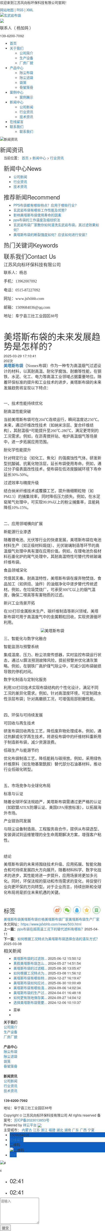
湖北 (59, 1129)
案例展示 (26, 97)
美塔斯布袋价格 (33, 919)
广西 (83, 1129)
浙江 (44, 1129)
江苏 (36, 1129)
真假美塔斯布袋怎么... (30, 963)
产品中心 (16, 67)
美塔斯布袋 (12, 919)
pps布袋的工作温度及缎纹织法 (36, 219)
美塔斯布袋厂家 (57, 919)
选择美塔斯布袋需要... (30, 1002)
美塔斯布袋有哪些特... (30, 977)
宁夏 (91, 1129)
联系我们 (16, 126)
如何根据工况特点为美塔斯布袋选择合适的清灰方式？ (58, 938)
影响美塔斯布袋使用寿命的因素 (37, 214)
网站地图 (7, 9)
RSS (20, 9)
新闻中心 (16, 101)
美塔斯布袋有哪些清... (30, 987)
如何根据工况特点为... (30, 973)
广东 (75, 1129)
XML (29, 9)
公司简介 (26, 52)
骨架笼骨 (26, 87)
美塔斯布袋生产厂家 (84, 919)
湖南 (67, 1129)
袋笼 (23, 82)
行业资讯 (26, 111)
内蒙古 (27, 1129)
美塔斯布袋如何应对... (30, 982)
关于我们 (16, 48)
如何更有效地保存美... (30, 997)
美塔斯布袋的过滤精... (30, 968)
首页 (13, 43)
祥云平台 (30, 1124)
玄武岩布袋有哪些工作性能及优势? (40, 210)
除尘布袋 (26, 72)
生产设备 (26, 57)
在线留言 (16, 121)
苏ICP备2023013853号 (31, 1120)
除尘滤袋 (26, 77)
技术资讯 (26, 116)
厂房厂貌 (26, 62)
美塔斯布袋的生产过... (30, 992)
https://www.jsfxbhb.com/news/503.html (51, 924)
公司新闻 (26, 106)
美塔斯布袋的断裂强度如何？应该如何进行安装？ (51, 234)
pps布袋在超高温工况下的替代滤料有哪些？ (50, 928)
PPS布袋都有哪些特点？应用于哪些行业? (45, 205)
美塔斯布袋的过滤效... (30, 958)
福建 (52, 1129)
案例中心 (16, 92)
